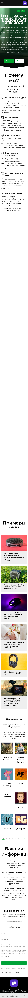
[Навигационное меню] (2, 3)
